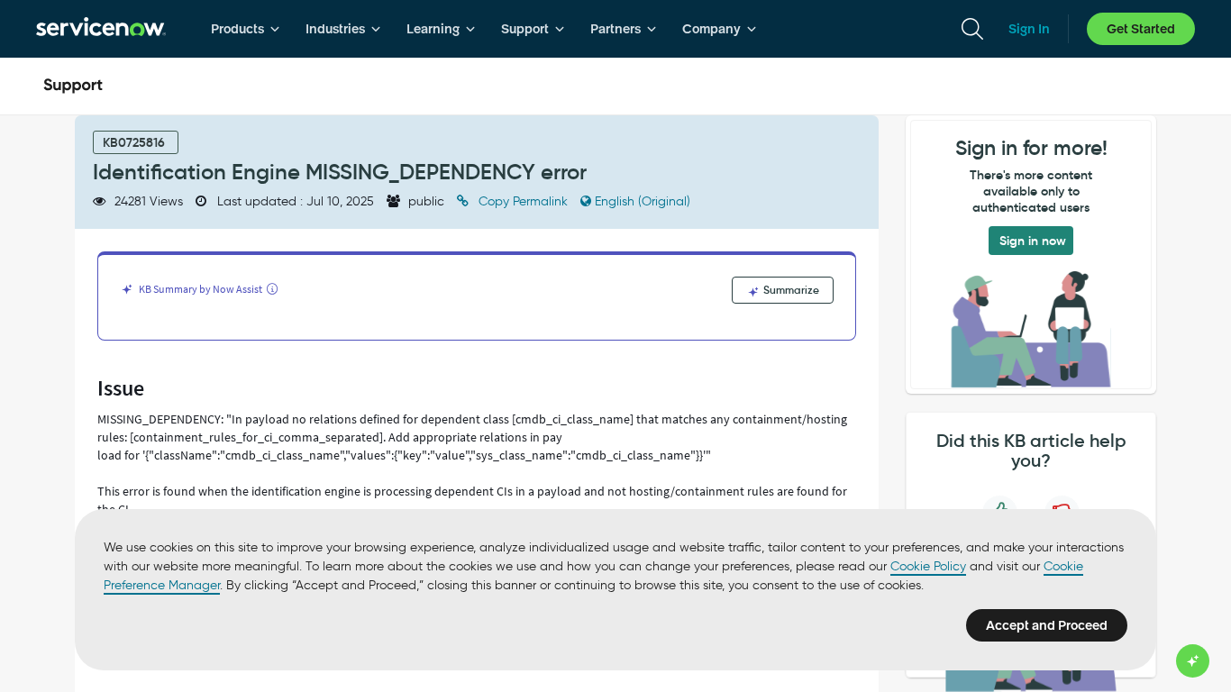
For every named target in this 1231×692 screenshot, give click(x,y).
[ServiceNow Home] (101, 29)
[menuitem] (245, 29)
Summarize (790, 289)
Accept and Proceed (1047, 625)
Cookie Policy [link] (928, 566)
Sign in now (1032, 240)
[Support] (73, 86)
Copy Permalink (523, 201)
